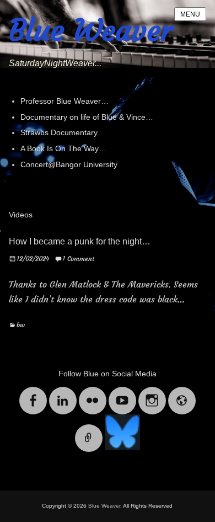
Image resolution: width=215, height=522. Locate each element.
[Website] (182, 393)
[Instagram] (152, 393)
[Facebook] (33, 393)
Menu (190, 14)
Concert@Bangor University (68, 164)
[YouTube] (122, 393)
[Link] (89, 431)
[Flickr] (92, 393)
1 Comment (78, 258)
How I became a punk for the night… (79, 241)
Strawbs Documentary (59, 132)
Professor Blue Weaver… (64, 101)
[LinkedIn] (63, 393)
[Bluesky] (122, 431)
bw (21, 325)
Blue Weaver (91, 30)
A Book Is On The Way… (63, 148)
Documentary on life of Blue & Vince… (86, 117)
